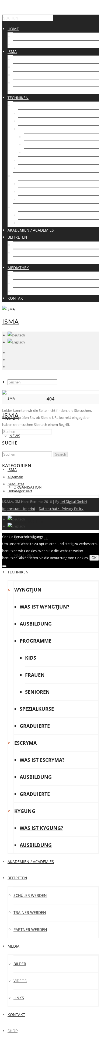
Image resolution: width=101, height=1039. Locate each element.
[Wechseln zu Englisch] (16, 342)
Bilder (19, 275)
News (18, 36)
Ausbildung (30, 121)
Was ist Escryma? (35, 183)
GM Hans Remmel (30, 82)
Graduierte (29, 168)
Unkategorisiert (20, 491)
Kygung (21, 207)
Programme (30, 129)
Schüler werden (29, 245)
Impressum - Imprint (18, 508)
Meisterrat (24, 90)
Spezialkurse (31, 160)
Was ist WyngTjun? (37, 113)
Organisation (27, 59)
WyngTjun (23, 105)
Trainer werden (29, 252)
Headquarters (27, 75)
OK (94, 558)
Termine (21, 44)
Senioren (33, 152)
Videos (19, 283)
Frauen (31, 144)
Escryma (21, 176)
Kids (28, 136)
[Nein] (4, 566)
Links (18, 291)
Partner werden (30, 260)
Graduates (16, 484)
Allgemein (15, 477)
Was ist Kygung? (34, 215)
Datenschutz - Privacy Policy (61, 508)
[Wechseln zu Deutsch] (16, 519)
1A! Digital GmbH (73, 501)
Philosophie (25, 67)
